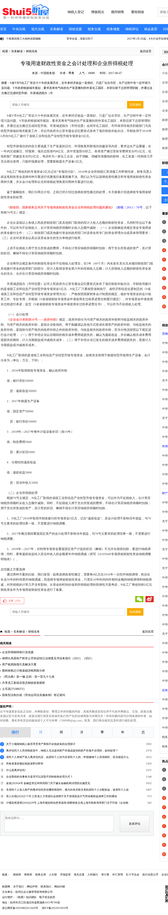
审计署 (105, 874)
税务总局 (40, 874)
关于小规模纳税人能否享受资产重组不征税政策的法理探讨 (40, 744)
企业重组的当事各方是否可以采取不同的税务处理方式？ (39, 776)
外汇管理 (117, 874)
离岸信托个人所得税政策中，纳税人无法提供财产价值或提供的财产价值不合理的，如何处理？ (62, 750)
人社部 (53, 874)
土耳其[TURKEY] (13, 688)
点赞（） (15, 600)
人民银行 (92, 874)
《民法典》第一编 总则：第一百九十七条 (28, 676)
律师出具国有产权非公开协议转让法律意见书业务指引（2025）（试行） (48, 658)
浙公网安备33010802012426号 (20, 907)
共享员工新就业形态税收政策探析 (23, 682)
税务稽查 (113, 29)
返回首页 (145, 51)
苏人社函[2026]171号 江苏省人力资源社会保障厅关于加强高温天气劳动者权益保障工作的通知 (61, 796)
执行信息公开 (150, 874)
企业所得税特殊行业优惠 (18, 652)
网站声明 (32, 886)
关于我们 (18, 886)
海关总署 (79, 874)
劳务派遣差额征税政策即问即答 (24, 763)
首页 (3, 29)
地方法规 (37, 29)
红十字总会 (132, 874)
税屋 (5, 51)
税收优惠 (75, 29)
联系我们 (46, 886)
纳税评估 (131, 29)
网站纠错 (59, 886)
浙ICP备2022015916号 (55, 907)
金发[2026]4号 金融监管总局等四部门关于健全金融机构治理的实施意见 (48, 783)
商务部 (28, 874)
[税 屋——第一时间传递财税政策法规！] (25, 18)
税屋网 (6, 886)
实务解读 (56, 29)
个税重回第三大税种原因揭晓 (23, 38)
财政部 (17, 874)
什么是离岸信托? (16, 770)
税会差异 (150, 29)
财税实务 (31, 51)
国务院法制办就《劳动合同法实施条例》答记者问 (33, 695)
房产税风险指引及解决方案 (19, 664)
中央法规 (18, 29)
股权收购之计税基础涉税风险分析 (23, 670)
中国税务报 (48, 73)
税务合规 (94, 29)
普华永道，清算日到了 (80, 38)
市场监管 (65, 874)
